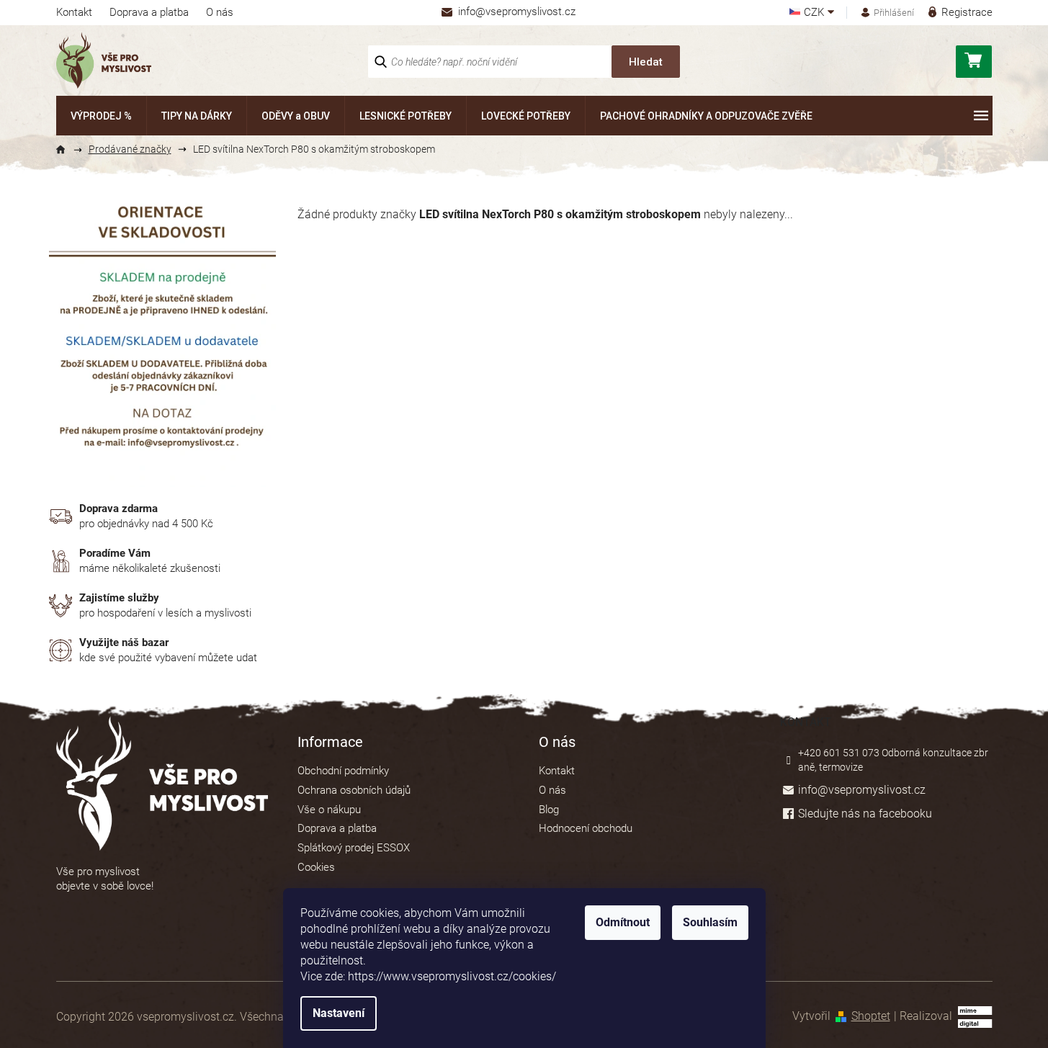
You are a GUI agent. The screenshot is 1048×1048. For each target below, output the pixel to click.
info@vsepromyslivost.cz (862, 790)
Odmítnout (623, 922)
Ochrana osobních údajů (354, 790)
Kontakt (74, 12)
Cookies (316, 867)
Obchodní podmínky (343, 770)
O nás (219, 12)
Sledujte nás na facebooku (865, 813)
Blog (549, 809)
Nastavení (338, 1013)
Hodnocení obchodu (585, 828)
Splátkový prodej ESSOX (353, 847)
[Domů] (67, 150)
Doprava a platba (149, 12)
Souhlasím (710, 922)
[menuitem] (101, 115)
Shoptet (870, 1016)
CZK (815, 12)
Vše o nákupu (329, 809)
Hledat (646, 61)
